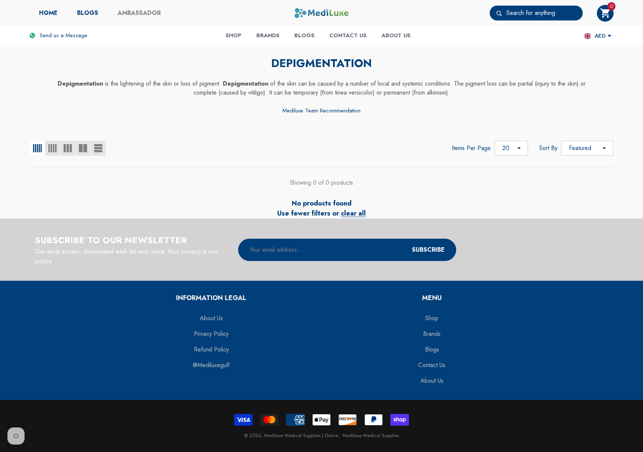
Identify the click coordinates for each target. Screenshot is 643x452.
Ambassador (139, 13)
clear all (353, 213)
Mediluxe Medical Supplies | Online (302, 435)
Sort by (548, 148)
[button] (605, 13)
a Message (74, 35)
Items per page (471, 148)
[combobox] (544, 13)
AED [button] (600, 36)
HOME (48, 13)
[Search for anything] (536, 13)
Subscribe (428, 249)
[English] (587, 36)
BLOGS (87, 13)
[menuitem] (48, 13)
